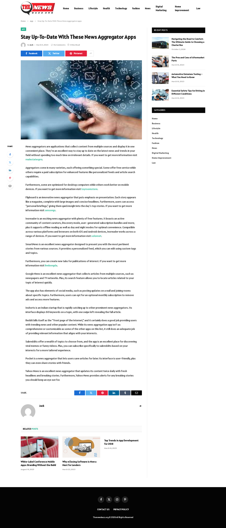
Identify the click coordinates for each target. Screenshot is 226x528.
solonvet (96, 236)
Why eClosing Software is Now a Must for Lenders (79, 463)
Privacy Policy (121, 509)
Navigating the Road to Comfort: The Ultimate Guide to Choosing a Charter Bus (188, 42)
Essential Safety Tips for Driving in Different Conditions (188, 92)
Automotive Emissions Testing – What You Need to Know (187, 76)
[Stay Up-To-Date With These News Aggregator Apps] (81, 99)
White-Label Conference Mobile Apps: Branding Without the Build (38, 463)
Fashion (136, 8)
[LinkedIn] (10, 170)
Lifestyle (93, 8)
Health (106, 8)
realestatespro (34, 159)
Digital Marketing (161, 8)
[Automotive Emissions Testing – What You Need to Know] (160, 78)
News (148, 8)
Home (66, 8)
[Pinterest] (10, 178)
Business (78, 8)
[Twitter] (10, 162)
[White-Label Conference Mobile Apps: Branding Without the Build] (39, 447)
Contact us (103, 509)
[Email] (10, 186)
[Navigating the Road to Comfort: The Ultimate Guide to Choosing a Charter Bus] (160, 43)
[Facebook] (10, 154)
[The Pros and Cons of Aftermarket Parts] (160, 61)
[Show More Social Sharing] (91, 53)
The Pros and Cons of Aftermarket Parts (188, 59)
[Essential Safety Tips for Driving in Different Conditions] (160, 95)
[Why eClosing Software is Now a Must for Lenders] (81, 447)
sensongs (50, 210)
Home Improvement (182, 8)
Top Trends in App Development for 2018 (121, 442)
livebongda (51, 265)
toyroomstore (89, 189)
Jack (31, 45)
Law (198, 8)
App (23, 29)
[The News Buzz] (38, 8)
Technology (121, 8)
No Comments (59, 45)
